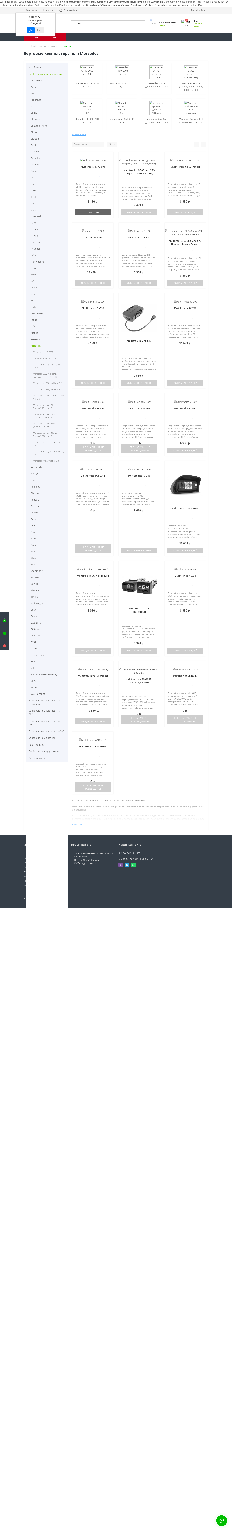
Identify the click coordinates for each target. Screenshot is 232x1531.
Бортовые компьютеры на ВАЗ (44, 712)
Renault (35, 512)
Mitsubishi (36, 467)
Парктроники (36, 744)
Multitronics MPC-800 (93, 166)
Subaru (35, 577)
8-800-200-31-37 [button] (129, 853)
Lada (33, 306)
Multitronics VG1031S (185, 675)
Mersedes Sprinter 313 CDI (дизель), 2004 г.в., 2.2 (45, 434)
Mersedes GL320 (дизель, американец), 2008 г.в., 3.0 (45, 375)
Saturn (34, 538)
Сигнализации (37, 758)
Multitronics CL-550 (139, 237)
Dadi (33, 145)
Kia (32, 300)
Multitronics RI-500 (93, 408)
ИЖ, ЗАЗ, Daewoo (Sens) (44, 674)
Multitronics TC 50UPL (92, 475)
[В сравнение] (109, 160)
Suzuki (34, 583)
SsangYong (37, 570)
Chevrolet (36, 119)
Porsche (35, 506)
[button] (47, 10)
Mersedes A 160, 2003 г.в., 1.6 (46, 358)
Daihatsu (36, 158)
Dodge (34, 171)
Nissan (34, 473)
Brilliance (36, 99)
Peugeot (35, 486)
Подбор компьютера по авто (44, 46)
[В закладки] (109, 156)
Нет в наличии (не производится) (93, 449)
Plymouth (36, 493)
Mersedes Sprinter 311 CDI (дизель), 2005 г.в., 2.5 (45, 425)
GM (33, 203)
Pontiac (35, 499)
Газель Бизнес (39, 655)
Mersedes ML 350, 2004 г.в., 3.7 (47, 389)
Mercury (35, 339)
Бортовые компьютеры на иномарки (44, 702)
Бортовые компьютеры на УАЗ (46, 731)
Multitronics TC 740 (139, 475)
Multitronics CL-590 (93, 308)
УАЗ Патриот (38, 693)
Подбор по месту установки (45, 751)
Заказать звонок (166, 25)
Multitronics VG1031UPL (93, 746)
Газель (34, 648)
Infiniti (34, 255)
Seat (33, 551)
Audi (33, 86)
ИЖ (33, 667)
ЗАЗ (33, 661)
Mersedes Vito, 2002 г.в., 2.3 (46, 460)
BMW (33, 93)
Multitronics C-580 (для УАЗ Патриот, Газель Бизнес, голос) (139, 173)
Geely (34, 196)
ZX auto (35, 616)
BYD (33, 106)
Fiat (33, 183)
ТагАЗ (34, 687)
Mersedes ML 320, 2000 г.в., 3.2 (47, 383)
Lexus (34, 319)
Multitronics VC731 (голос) (93, 675)
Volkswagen (37, 603)
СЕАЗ (33, 680)
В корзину (93, 212)
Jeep (33, 293)
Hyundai (35, 248)
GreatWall (36, 216)
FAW (33, 177)
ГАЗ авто (35, 629)
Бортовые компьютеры (42, 737)
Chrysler (35, 132)
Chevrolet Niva (39, 125)
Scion (34, 544)
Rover (34, 525)
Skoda (34, 557)
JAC (32, 281)
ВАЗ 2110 (36, 622)
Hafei (34, 222)
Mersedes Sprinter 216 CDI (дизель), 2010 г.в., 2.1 (45, 416)
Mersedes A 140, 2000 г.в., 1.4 (46, 352)
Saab (33, 532)
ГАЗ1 (33, 642)
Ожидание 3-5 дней (139, 212)
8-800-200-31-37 (127, 848)
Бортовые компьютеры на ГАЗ (44, 722)
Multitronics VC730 (185, 575)
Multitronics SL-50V (185, 408)
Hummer (35, 242)
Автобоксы (35, 67)
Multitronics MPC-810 (139, 340)
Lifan (33, 326)
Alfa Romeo (37, 80)
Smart (34, 564)
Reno (33, 519)
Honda (34, 235)
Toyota (34, 596)
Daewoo (35, 151)
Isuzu (34, 268)
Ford (33, 190)
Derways (35, 164)
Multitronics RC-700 (185, 308)
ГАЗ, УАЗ (35, 635)
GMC (33, 209)
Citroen (35, 138)
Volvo (34, 609)
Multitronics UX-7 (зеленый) (93, 575)
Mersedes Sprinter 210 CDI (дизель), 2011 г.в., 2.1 (45, 406)
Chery (34, 112)
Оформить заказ (199, 25)
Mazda (34, 332)
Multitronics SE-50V (139, 408)
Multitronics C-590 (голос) (185, 166)
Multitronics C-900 (93, 237)
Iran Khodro (37, 261)
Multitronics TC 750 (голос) (185, 508)
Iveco (33, 274)
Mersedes (36, 345)
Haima (34, 229)
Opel (33, 480)
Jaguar (34, 287)
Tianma (35, 590)
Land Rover (37, 313)
